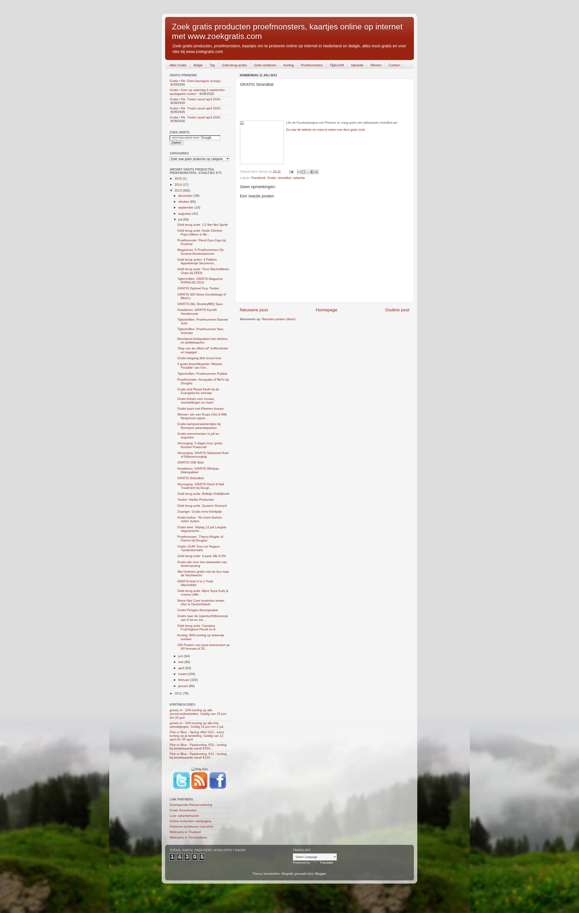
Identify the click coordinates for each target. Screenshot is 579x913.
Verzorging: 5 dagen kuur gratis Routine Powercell (199, 445)
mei (181, 662)
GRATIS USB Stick (190, 462)
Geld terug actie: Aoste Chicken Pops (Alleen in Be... (199, 232)
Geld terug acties (234, 65)
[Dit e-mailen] (299, 172)
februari (184, 680)
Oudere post (397, 310)
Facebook (258, 178)
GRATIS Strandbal (190, 478)
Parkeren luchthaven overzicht (191, 826)
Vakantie (357, 65)
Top (212, 65)
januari (183, 686)
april (181, 668)
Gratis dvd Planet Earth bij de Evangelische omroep (198, 391)
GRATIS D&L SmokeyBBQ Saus (200, 304)
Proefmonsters (312, 65)
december (186, 195)
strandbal (284, 178)
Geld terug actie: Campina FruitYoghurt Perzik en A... (197, 627)
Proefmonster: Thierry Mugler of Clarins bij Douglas (200, 538)
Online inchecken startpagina (190, 821)
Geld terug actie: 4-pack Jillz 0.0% (201, 556)
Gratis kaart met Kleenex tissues (200, 408)
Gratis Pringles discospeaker (197, 610)
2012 (179, 693)
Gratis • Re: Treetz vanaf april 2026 (195, 99)
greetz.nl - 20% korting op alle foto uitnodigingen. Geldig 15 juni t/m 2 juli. (197, 724)
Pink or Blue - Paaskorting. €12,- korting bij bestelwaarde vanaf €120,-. (198, 755)
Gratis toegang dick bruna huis (199, 358)
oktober (184, 201)
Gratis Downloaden (183, 810)
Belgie (198, 65)
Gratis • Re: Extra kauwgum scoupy (195, 81)
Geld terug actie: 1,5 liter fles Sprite (202, 224)
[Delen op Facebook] (312, 172)
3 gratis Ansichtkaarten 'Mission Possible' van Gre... (199, 365)
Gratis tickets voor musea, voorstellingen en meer (196, 400)
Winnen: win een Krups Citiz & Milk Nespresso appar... (202, 416)
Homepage (326, 310)
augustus (185, 213)
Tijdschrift (337, 65)
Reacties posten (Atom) (279, 319)
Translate (326, 862)
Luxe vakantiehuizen (184, 815)
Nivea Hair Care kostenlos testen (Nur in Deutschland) (200, 602)
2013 (179, 190)
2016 (179, 178)
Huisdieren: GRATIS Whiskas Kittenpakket (198, 470)
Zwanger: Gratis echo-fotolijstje (199, 511)
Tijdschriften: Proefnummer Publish (202, 373)
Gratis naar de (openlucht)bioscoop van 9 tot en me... (202, 617)
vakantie (299, 178)
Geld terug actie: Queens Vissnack (202, 505)
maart (182, 674)
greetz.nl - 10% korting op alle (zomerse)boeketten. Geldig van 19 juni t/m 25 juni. (198, 714)
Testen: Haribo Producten (195, 499)
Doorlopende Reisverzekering (191, 805)
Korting (288, 65)
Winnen (376, 65)
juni (181, 656)
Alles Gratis (178, 65)
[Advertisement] (324, 106)
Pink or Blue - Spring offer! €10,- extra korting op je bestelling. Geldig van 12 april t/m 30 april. (197, 735)
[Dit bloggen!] (303, 172)
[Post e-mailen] (291, 171)
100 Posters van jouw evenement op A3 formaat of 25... (203, 646)
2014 (179, 184)
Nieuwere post (254, 310)
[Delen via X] (308, 172)
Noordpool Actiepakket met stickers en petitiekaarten (202, 340)
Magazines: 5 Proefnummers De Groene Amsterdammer (200, 251)
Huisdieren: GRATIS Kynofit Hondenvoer (197, 311)
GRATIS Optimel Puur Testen (198, 288)
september (186, 207)
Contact (394, 65)
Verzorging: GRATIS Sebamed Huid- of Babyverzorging (203, 454)
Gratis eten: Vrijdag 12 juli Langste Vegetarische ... (201, 529)
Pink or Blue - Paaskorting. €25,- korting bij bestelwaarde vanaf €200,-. (198, 746)
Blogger (320, 873)
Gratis (271, 178)
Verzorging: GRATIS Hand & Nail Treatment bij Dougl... (200, 486)
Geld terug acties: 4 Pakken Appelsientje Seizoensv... (197, 261)
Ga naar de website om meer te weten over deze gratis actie (325, 129)
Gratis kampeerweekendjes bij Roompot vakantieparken (199, 425)
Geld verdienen (265, 65)
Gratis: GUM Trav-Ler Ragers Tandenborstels (198, 548)
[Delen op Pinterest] (316, 172)
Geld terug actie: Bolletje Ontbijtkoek (203, 493)
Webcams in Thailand (185, 832)
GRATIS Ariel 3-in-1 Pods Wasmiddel (195, 583)
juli (180, 219)
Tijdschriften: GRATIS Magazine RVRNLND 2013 (200, 280)
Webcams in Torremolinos (188, 837)
